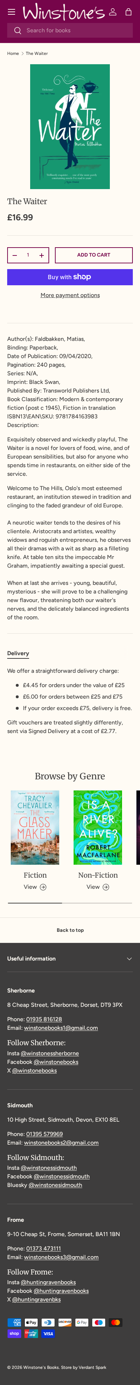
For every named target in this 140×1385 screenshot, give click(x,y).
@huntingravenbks (36, 1299)
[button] (128, 12)
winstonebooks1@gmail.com (61, 1027)
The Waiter (37, 53)
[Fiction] (35, 827)
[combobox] (70, 30)
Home (13, 53)
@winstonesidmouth (55, 1185)
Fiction (35, 875)
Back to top (70, 930)
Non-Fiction (98, 875)
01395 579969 (44, 1134)
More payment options (70, 295)
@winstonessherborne (50, 1053)
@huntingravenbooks (48, 1282)
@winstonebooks (56, 1061)
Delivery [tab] (18, 653)
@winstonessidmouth (49, 1167)
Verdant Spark (92, 1367)
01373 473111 (43, 1248)
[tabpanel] (70, 701)
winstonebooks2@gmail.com (61, 1142)
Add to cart (93, 255)
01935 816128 (44, 1019)
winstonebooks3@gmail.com (61, 1257)
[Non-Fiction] (98, 827)
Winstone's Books (41, 1367)
